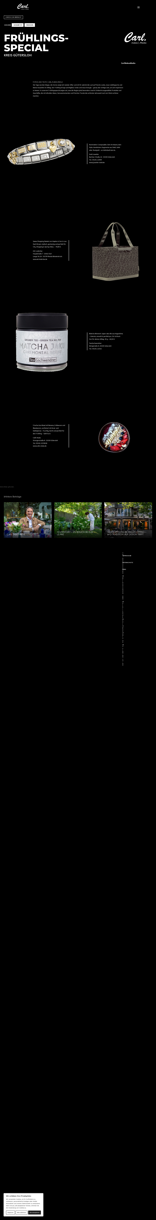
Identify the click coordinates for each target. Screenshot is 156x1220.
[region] (23, 1204)
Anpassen (10, 1212)
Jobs (124, 569)
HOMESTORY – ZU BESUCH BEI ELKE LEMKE (75, 533)
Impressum (126, 556)
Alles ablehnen (21, 1212)
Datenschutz (127, 563)
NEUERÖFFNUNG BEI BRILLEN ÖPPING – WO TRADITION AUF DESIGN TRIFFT (126, 533)
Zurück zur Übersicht (13, 17)
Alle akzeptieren (34, 1212)
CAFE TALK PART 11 (16, 534)
